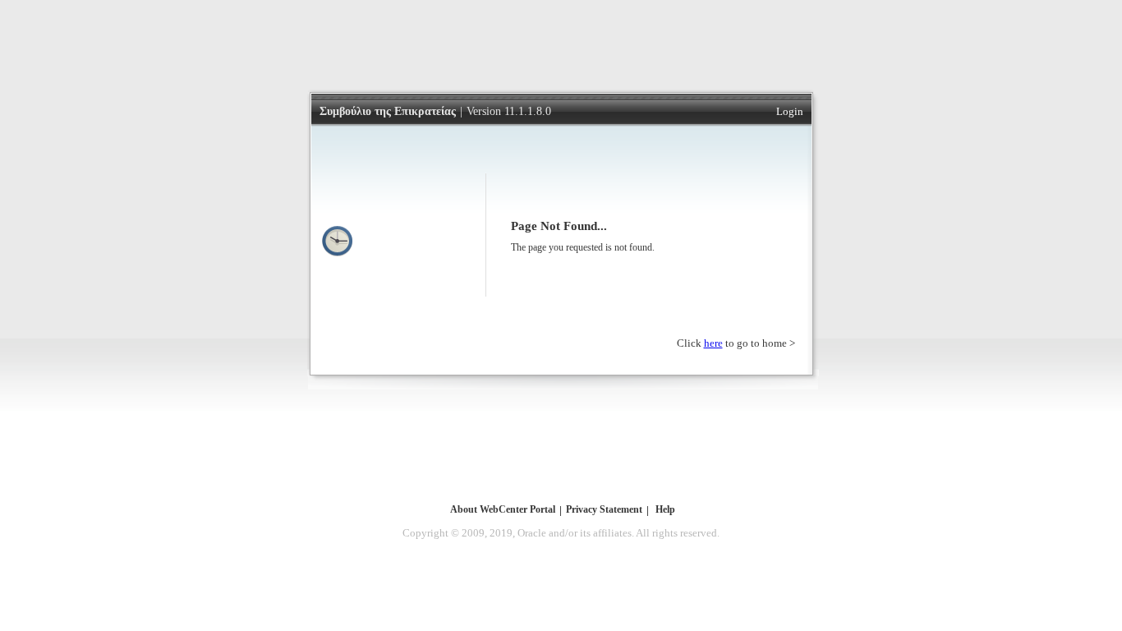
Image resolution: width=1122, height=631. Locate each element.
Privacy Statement (604, 509)
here (713, 343)
